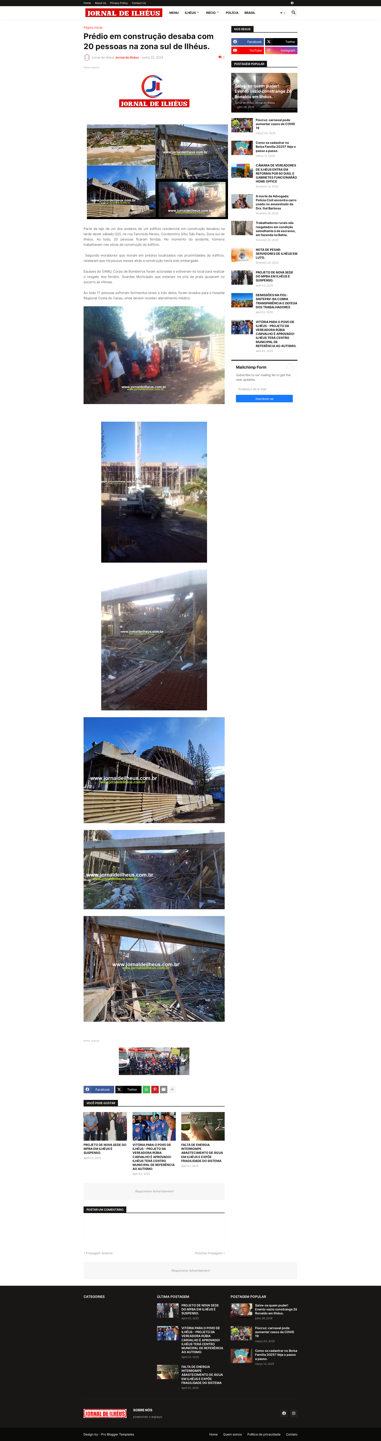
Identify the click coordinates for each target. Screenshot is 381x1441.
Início (211, 13)
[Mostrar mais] (172, 1089)
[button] (283, 13)
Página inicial (93, 27)
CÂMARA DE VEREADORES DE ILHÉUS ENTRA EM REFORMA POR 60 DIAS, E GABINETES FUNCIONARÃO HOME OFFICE (276, 173)
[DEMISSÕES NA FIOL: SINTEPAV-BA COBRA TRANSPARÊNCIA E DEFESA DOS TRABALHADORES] (242, 300)
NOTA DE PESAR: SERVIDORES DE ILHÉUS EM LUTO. (276, 253)
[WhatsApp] (146, 1089)
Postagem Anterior (99, 1253)
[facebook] (292, 3)
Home (87, 3)
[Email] (163, 1089)
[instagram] (293, 1413)
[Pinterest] (155, 1089)
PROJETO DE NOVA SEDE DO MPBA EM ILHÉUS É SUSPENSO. (105, 1149)
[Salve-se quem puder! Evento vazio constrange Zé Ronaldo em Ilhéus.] (241, 1310)
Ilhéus (190, 13)
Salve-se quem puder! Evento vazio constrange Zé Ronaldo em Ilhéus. (276, 1309)
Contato (291, 1434)
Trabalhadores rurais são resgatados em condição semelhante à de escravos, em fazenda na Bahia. (276, 229)
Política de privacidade (263, 1434)
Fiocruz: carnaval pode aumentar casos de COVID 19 (275, 124)
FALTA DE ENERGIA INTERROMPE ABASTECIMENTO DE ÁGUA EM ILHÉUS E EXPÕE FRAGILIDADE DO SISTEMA (202, 1153)
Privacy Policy (119, 3)
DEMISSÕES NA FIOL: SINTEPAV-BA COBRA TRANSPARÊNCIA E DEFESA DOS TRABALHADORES (276, 301)
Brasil (250, 13)
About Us (100, 3)
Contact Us (139, 3)
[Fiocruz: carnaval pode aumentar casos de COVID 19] (242, 125)
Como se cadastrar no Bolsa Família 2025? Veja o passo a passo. (276, 146)
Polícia (232, 13)
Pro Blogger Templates (117, 1434)
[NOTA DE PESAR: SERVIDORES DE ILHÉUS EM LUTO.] (242, 255)
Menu (174, 13)
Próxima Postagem (208, 1253)
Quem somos (232, 1434)
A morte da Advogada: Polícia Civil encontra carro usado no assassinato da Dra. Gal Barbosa (276, 202)
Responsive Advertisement (154, 1191)
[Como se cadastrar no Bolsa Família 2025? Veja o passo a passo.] (242, 148)
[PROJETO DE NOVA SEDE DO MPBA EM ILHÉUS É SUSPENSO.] (105, 1126)
